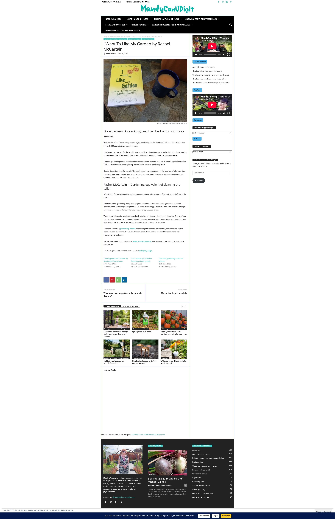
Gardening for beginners (201, 454)
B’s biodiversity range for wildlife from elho (114, 362)
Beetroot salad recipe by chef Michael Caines (165, 480)
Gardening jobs (113, 19)
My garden (196, 450)
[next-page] (186, 306)
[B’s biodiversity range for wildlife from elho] (117, 349)
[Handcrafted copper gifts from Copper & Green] (145, 349)
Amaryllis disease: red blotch (203, 67)
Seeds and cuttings (115, 25)
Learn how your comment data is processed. (148, 435)
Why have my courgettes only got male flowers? (123, 294)
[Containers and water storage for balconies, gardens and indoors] (117, 320)
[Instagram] (222, 2)
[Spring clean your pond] (145, 320)
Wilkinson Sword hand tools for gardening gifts (174, 362)
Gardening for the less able (202, 493)
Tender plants (138, 25)
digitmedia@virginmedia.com (124, 497)
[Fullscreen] (228, 54)
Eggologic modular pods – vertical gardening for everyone (174, 332)
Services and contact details (137, 2)
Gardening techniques (200, 497)
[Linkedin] (226, 2)
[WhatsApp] (118, 280)
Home (105, 36)
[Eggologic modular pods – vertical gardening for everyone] (174, 320)
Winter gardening (198, 490)
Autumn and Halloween (140, 358)
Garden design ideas (137, 19)
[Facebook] (218, 2)
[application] (212, 46)
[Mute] (224, 54)
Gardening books (135, 39)
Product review (148, 39)
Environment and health (140, 329)
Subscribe (199, 181)
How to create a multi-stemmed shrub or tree (209, 79)
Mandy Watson (111, 54)
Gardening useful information (121, 30)
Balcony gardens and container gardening (117, 329)
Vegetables (152, 474)
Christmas (165, 358)
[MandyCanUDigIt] (167, 9)
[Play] (196, 54)
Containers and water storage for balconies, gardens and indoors (116, 333)
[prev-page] (183, 306)
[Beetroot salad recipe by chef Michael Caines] (167, 462)
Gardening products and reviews (120, 36)
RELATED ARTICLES (112, 306)
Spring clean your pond (141, 331)
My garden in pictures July (174, 293)
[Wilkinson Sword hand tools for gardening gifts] (174, 349)
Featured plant (197, 462)
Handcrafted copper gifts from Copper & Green (144, 362)
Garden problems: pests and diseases (171, 25)
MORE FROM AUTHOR (130, 306)
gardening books (127, 229)
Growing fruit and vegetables (201, 19)
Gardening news (198, 482)
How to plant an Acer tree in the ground (207, 71)
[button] (230, 25)
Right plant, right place (166, 19)
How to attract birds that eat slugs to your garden (211, 83)
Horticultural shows (199, 474)
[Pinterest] (230, 2)
